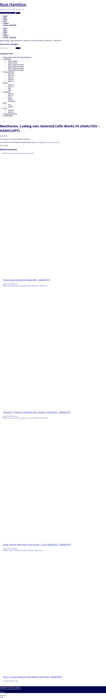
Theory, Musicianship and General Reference (17, 57)
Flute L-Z (11, 95)
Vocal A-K (11, 110)
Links (5, 21)
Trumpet (10, 106)
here (36, 142)
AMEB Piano (7, 59)
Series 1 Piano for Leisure (16, 64)
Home (5, 16)
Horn (9, 105)
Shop (5, 18)
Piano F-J (10, 77)
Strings (7, 40)
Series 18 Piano (12, 63)
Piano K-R (11, 79)
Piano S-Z (11, 81)
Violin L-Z (11, 86)
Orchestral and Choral (10, 114)
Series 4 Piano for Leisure (16, 70)
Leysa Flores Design (10, 692)
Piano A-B (11, 74)
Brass (5, 103)
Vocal (5, 108)
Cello (12, 40)
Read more (14, 284)
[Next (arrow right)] (2, 697)
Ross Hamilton (13, 4)
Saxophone (11, 101)
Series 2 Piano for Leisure (16, 66)
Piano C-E (11, 75)
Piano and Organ (8, 72)
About (5, 20)
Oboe (9, 97)
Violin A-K (11, 85)
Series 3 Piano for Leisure (16, 68)
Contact (6, 23)
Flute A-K (11, 94)
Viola (9, 88)
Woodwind (6, 92)
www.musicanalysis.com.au (51, 142)
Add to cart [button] (14, 681)
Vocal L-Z (11, 112)
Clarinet (10, 99)
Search (18, 48)
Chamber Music (8, 116)
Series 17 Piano (12, 61)
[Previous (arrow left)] (0, 697)
